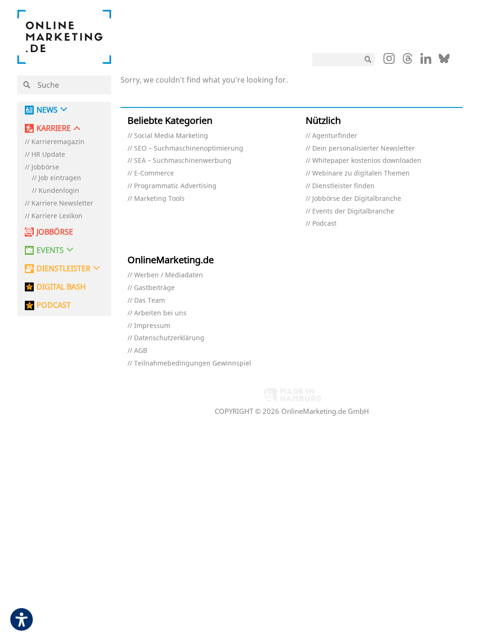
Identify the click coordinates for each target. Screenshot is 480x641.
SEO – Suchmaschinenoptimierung (188, 149)
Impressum (152, 326)
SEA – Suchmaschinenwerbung (183, 161)
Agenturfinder (334, 136)
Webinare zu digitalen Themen (361, 173)
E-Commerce (154, 173)
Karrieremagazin (57, 142)
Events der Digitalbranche (353, 211)
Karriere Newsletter (62, 203)
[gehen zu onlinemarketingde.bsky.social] (444, 61)
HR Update (48, 155)
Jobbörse (45, 167)
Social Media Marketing (171, 136)
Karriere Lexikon (56, 216)
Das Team (149, 301)
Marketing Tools (159, 199)
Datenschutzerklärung (169, 338)
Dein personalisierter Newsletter (363, 149)
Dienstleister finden (343, 186)
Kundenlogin (58, 191)
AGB (140, 351)
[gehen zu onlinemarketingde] (389, 60)
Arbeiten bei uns (160, 313)
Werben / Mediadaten (168, 275)
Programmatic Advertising (175, 186)
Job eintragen (59, 178)
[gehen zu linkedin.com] (425, 61)
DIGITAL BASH (61, 286)
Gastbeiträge (154, 288)
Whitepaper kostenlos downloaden (366, 161)
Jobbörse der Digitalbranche (356, 199)
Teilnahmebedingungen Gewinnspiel (192, 363)
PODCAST (54, 305)
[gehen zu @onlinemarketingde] (407, 61)
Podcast (324, 224)
